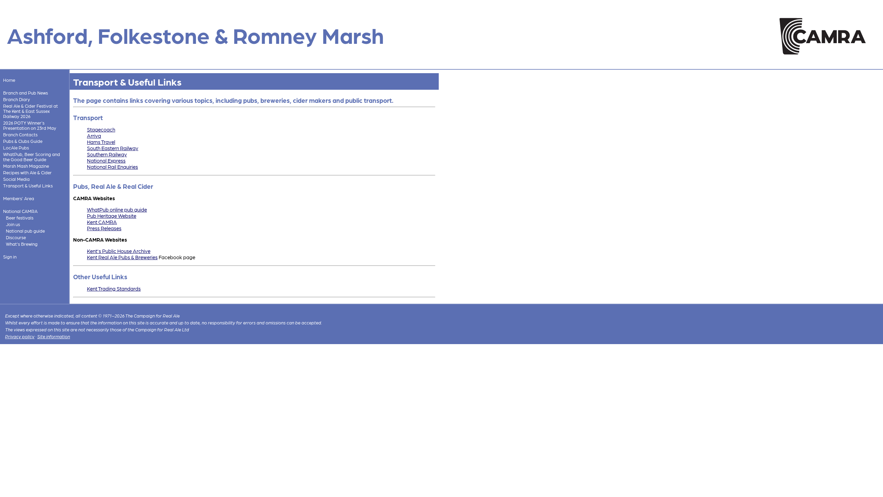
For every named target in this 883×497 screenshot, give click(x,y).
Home (9, 79)
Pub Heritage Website (111, 216)
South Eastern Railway (112, 148)
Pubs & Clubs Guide (22, 141)
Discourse (16, 237)
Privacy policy (19, 336)
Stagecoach (101, 129)
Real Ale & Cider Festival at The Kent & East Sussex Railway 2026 (30, 111)
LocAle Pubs (16, 147)
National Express (106, 160)
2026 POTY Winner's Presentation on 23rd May (29, 125)
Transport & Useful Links (28, 185)
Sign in (10, 256)
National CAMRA (20, 211)
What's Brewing (22, 243)
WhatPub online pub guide (117, 209)
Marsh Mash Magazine (26, 165)
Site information (53, 336)
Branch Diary (16, 99)
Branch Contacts (20, 134)
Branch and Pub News (25, 92)
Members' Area (18, 198)
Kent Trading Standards (114, 288)
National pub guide (25, 230)
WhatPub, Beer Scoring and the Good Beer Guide (31, 157)
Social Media (16, 179)
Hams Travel (101, 142)
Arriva (94, 136)
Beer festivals (19, 217)
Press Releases (104, 228)
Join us (13, 224)
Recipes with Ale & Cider (27, 172)
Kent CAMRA (102, 222)
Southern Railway (107, 154)
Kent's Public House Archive (118, 251)
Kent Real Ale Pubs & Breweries (122, 257)
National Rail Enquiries (112, 167)
